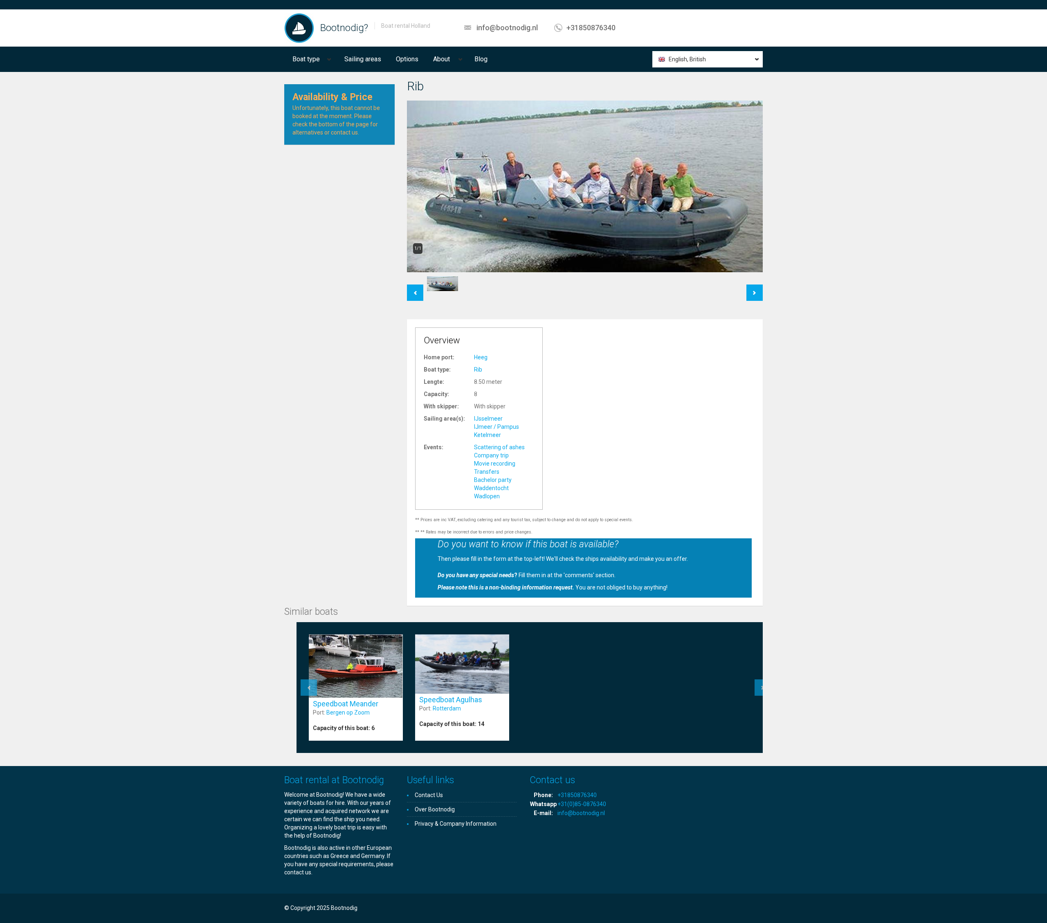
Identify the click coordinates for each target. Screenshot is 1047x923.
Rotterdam (447, 708)
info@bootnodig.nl (507, 27)
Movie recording (494, 463)
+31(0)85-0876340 (581, 804)
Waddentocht (491, 488)
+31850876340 (591, 27)
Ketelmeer (487, 435)
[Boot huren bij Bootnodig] (299, 28)
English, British (687, 59)
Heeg (481, 357)
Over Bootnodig (435, 809)
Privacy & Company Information (456, 823)
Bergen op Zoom (348, 712)
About (441, 59)
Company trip (491, 455)
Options (407, 59)
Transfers (486, 471)
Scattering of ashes (499, 447)
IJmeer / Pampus (496, 426)
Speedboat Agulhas (450, 699)
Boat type (306, 59)
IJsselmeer (488, 418)
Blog (481, 59)
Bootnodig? (344, 28)
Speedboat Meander (345, 703)
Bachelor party (493, 480)
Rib (478, 369)
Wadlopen (487, 496)
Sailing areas (362, 59)
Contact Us (429, 795)
